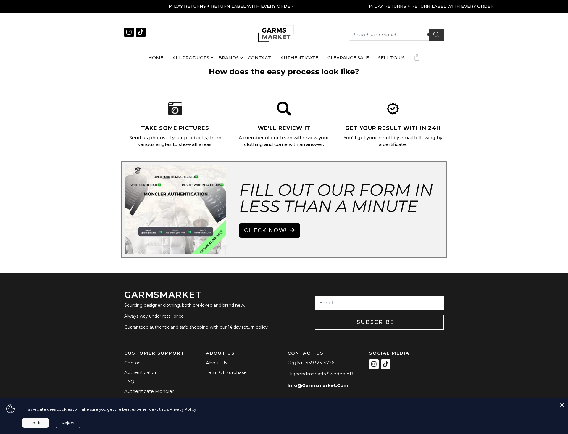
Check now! (265, 230)
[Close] (562, 404)
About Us (216, 363)
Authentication (141, 372)
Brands (228, 57)
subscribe (376, 322)
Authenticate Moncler (149, 391)
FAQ (129, 382)
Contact (259, 57)
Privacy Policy (183, 409)
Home (155, 57)
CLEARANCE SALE (348, 57)
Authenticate (299, 57)
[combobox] (396, 35)
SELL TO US (391, 57)
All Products (190, 57)
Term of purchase (226, 372)
